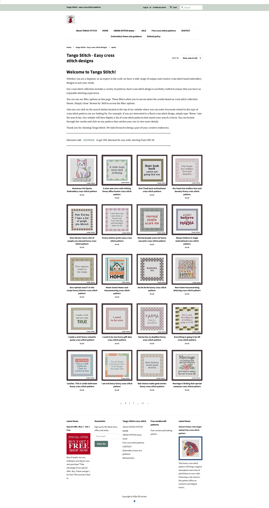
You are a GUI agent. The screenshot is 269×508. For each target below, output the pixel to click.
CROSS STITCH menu (124, 30)
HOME (105, 30)
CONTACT (185, 30)
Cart (175, 7)
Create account (159, 7)
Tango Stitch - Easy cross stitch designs (91, 47)
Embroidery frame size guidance (126, 36)
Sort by (175, 57)
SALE (143, 30)
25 (143, 403)
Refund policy (153, 36)
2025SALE (89, 140)
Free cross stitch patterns (164, 30)
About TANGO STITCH (86, 30)
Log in (145, 7)
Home (69, 47)
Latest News (72, 421)
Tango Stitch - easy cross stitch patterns (84, 7)
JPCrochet (142, 496)
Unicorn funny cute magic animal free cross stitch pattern (190, 430)
